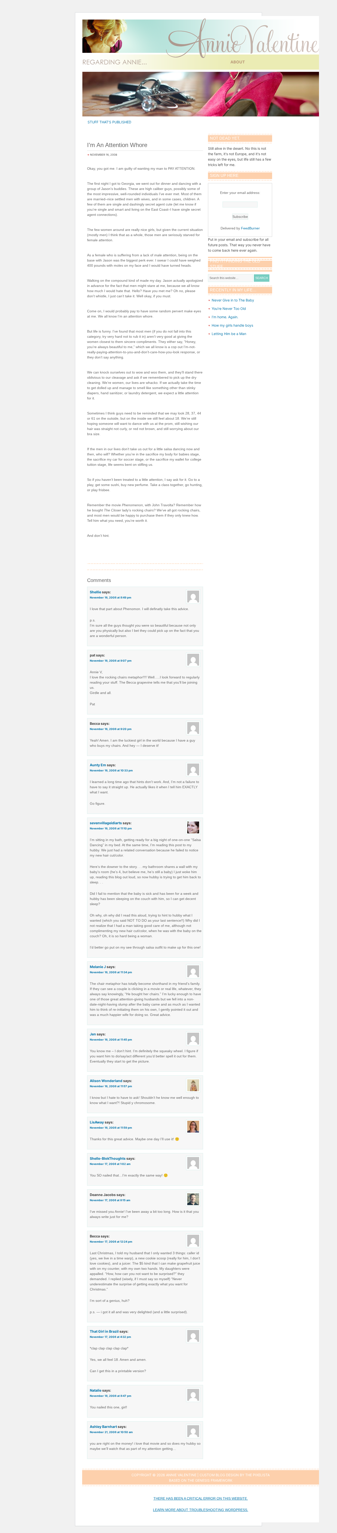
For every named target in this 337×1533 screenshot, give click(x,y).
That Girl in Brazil (104, 1331)
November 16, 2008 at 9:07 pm (110, 660)
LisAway (97, 1122)
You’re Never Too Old (229, 308)
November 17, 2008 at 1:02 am (110, 1164)
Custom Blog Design (219, 1475)
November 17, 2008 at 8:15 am (110, 1200)
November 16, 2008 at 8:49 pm (110, 597)
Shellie (95, 592)
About (237, 61)
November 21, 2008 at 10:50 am (111, 1432)
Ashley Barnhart (103, 1426)
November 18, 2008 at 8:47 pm (110, 1396)
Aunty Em (98, 765)
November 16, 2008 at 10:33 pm (111, 770)
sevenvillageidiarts (106, 823)
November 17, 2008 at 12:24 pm (111, 1241)
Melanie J (98, 967)
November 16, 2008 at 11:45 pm (111, 1039)
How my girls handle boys (232, 325)
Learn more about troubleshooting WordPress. (200, 1510)
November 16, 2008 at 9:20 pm (110, 729)
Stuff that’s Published (109, 122)
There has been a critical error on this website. (200, 1498)
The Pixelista (257, 1475)
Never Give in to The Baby (233, 300)
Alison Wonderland (106, 1081)
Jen (93, 1034)
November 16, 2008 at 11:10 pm (111, 828)
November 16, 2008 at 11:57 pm (111, 1086)
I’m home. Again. (225, 317)
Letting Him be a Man (229, 334)
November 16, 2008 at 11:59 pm (111, 1127)
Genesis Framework (213, 1480)
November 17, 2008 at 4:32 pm (110, 1337)
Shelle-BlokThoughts (108, 1158)
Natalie (95, 1390)
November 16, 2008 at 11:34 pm (111, 972)
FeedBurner (250, 228)
